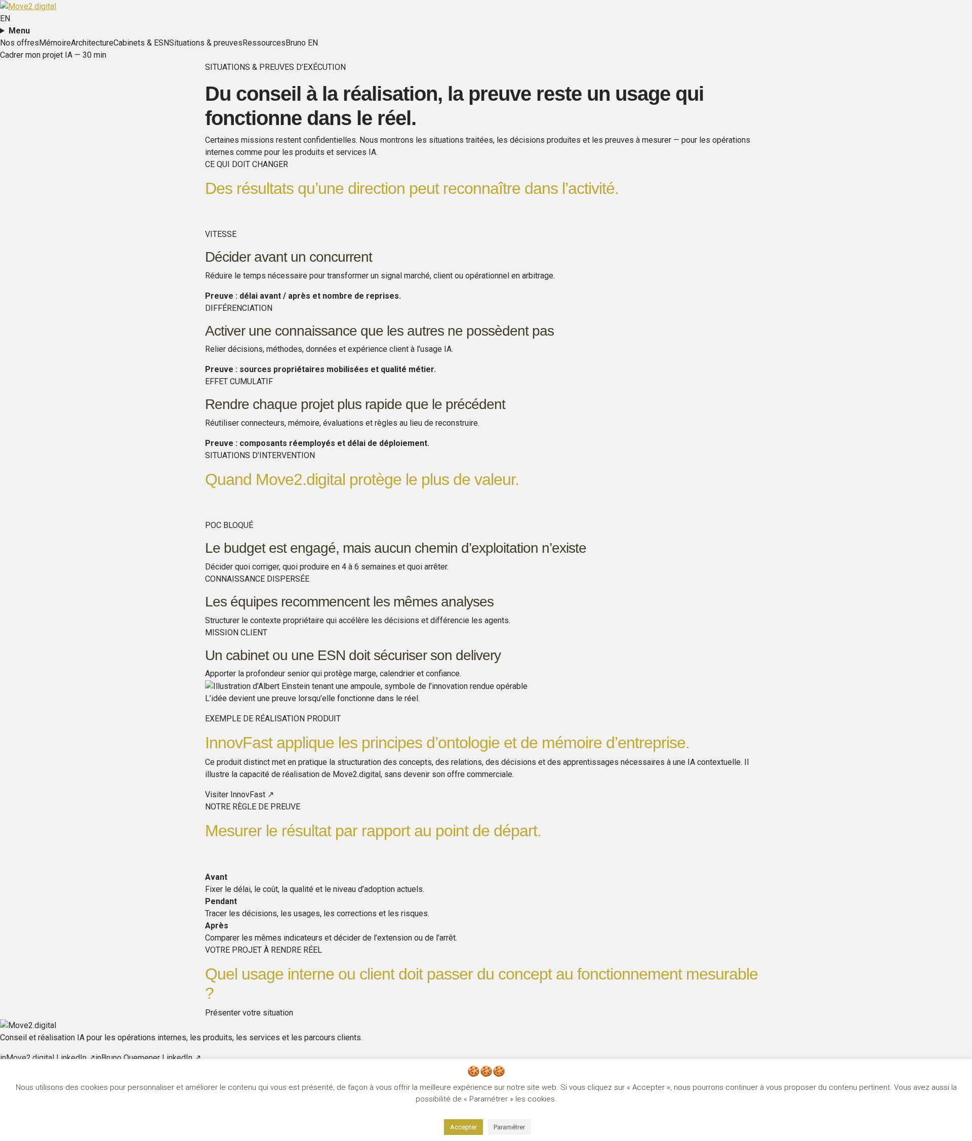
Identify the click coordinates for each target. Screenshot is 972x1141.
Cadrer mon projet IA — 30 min (53, 55)
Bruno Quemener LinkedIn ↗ (148, 1058)
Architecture (92, 43)
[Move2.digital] (28, 6)
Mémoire (55, 43)
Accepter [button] (463, 1127)
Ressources (264, 43)
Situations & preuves (205, 43)
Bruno (296, 43)
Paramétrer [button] (509, 1127)
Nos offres (19, 43)
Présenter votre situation (249, 1012)
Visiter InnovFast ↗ (239, 794)
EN (5, 18)
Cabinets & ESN (141, 43)
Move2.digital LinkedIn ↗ (47, 1058)
